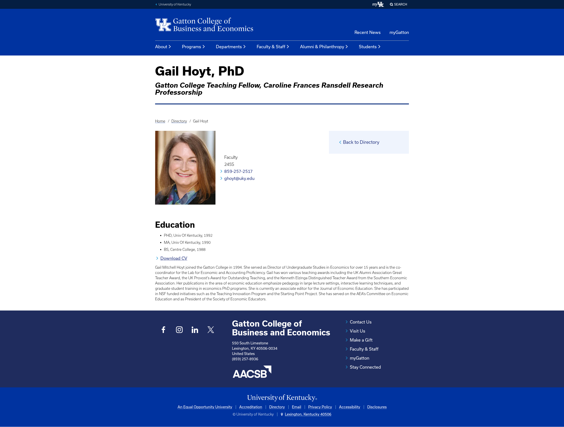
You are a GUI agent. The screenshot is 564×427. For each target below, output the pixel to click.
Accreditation (250, 407)
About (161, 46)
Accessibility (349, 407)
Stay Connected (365, 367)
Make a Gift (361, 340)
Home (160, 121)
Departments (229, 46)
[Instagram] (179, 330)
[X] (211, 330)
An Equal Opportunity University (205, 407)
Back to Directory (361, 142)
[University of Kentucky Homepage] (282, 398)
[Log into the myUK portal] (378, 4)
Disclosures (377, 407)
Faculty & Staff (271, 46)
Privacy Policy (320, 407)
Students (368, 46)
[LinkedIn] (195, 330)
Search (400, 4)
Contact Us (361, 322)
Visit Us (357, 331)
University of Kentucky (175, 4)
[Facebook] (164, 330)
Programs (191, 46)
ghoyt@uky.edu (239, 178)
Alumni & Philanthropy (322, 46)
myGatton (399, 32)
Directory (179, 121)
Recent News (367, 32)
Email (296, 407)
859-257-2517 (238, 171)
